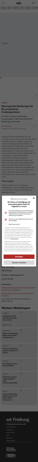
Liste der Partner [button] (15, 238)
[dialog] (19, 231)
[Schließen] (34, 198)
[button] (19, 224)
